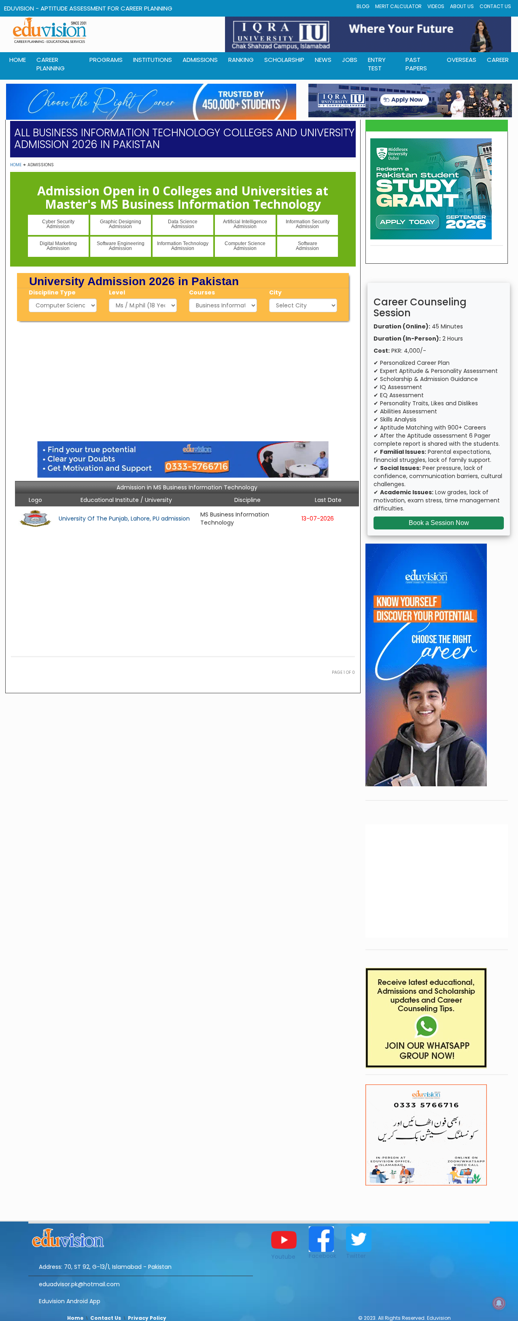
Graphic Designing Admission (120, 224)
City (275, 292)
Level (117, 292)
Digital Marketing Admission (58, 246)
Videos (435, 6)
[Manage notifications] (499, 1303)
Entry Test (377, 63)
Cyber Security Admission (58, 224)
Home (15, 165)
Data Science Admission (182, 224)
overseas (461, 59)
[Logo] (140, 1236)
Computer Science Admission (245, 246)
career (498, 59)
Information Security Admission (307, 224)
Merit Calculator (398, 6)
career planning (50, 63)
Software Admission (307, 246)
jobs (349, 59)
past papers (416, 63)
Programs (106, 59)
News (323, 59)
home (17, 59)
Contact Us (495, 6)
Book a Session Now (439, 522)
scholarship (284, 59)
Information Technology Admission (182, 246)
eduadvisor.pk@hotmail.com (79, 1284)
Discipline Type (52, 292)
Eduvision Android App (69, 1301)
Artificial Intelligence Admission (245, 224)
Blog (363, 6)
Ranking (241, 59)
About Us (462, 6)
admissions (200, 59)
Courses (202, 292)
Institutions (152, 59)
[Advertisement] (183, 379)
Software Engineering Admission (120, 246)
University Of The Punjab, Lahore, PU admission (124, 518)
